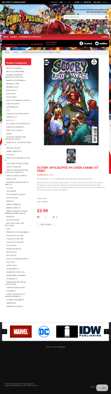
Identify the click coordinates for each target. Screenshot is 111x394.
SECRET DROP (11, 265)
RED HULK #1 (11, 255)
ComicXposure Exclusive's (30, 37)
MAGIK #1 (10, 201)
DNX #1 (9, 134)
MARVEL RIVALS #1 (13, 208)
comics (15, 52)
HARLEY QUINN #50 (13, 167)
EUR (65, 2)
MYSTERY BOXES (12, 220)
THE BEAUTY (11, 291)
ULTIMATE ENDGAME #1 (15, 300)
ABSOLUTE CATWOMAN (15, 72)
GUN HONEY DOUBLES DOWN (17, 163)
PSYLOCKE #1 (11, 245)
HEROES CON (11, 179)
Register (87, 2)
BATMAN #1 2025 (12, 84)
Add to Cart (46, 224)
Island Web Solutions (30, 385)
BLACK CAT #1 (11, 90)
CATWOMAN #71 (12, 107)
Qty (38, 217)
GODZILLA (10, 155)
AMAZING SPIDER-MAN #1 (16, 80)
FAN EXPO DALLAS (13, 148)
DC (45, 199)
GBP (69, 2)
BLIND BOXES (11, 97)
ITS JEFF (9, 188)
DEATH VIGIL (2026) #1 (14, 130)
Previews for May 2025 (15, 242)
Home (5, 37)
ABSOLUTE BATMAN (13, 68)
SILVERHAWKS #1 (12, 269)
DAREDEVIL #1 (11, 117)
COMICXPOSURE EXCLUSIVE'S (17, 114)
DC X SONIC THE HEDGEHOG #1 (18, 124)
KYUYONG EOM (12, 198)
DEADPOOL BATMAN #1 (15, 127)
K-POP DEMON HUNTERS (15, 194)
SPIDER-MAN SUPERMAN (15, 275)
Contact (104, 37)
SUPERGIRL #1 (11, 279)
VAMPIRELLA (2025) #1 (14, 306)
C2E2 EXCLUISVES (13, 104)
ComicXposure (15, 384)
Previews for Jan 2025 (14, 235)
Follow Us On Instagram (55, 347)
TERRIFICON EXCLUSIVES (15, 288)
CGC (8, 110)
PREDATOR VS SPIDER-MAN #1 (17, 232)
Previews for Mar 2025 (14, 239)
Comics (13, 37)
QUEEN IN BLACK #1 (13, 249)
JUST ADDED (11, 191)
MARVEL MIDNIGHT (13, 204)
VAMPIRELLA (11, 303)
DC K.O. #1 (10, 120)
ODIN (8, 229)
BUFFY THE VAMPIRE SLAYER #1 (18, 100)
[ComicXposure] (23, 19)
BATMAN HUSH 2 (12, 87)
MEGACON (10, 217)
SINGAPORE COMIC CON (15, 272)
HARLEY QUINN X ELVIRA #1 (16, 176)
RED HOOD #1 (11, 252)
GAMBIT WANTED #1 (14, 151)
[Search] (106, 17)
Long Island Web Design (13, 385)
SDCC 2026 (10, 262)
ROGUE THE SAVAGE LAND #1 (17, 259)
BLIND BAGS (11, 94)
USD (61, 2)
